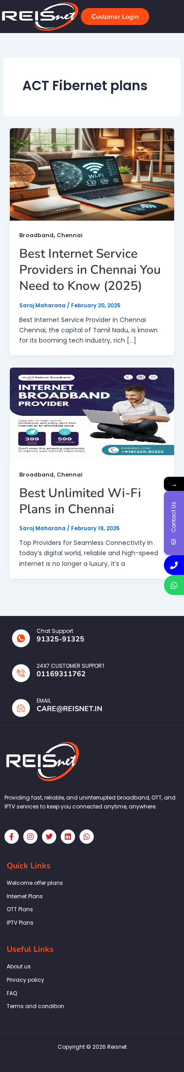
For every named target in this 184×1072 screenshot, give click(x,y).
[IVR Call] (174, 565)
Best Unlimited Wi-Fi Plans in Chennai (80, 501)
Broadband (36, 235)
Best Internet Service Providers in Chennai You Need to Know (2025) (90, 270)
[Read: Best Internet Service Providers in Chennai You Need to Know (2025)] (92, 173)
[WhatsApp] (174, 585)
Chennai (70, 235)
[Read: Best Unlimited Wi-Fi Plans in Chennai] (92, 413)
